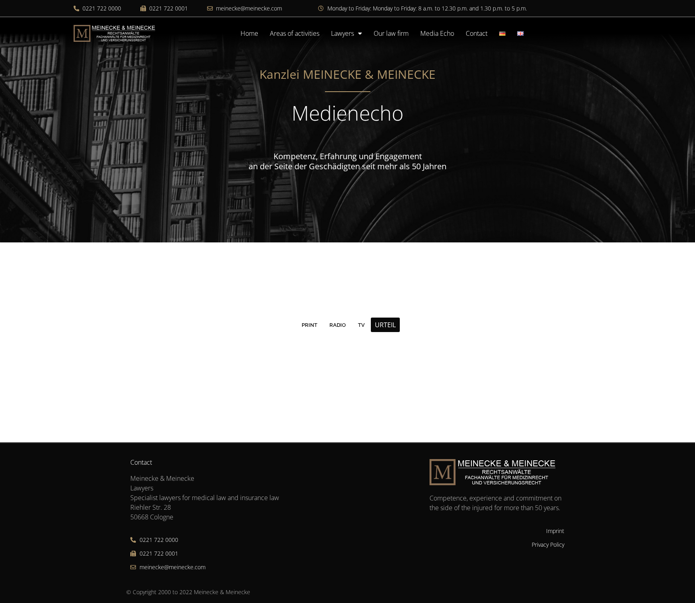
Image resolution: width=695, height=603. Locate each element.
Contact (476, 33)
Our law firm (391, 33)
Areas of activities (294, 33)
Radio (337, 325)
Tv (361, 325)
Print (309, 325)
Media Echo (437, 33)
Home (249, 33)
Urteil (385, 324)
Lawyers (342, 33)
